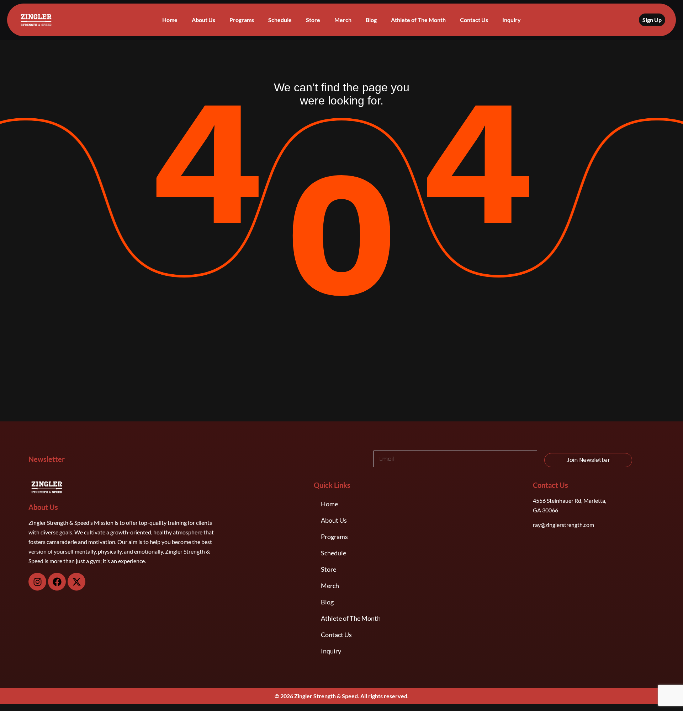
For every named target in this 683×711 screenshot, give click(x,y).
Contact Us (474, 19)
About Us (203, 19)
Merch (342, 19)
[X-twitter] (76, 582)
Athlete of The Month (418, 19)
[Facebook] (57, 582)
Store (313, 19)
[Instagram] (37, 582)
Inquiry (511, 19)
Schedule (280, 19)
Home (170, 19)
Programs (241, 19)
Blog (371, 19)
